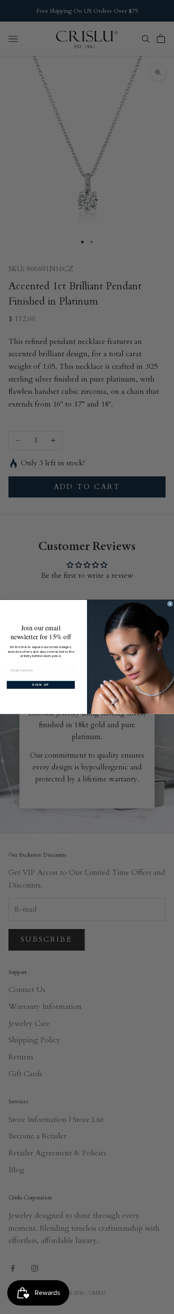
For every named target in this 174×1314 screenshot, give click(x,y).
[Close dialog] (170, 604)
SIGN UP (40, 685)
